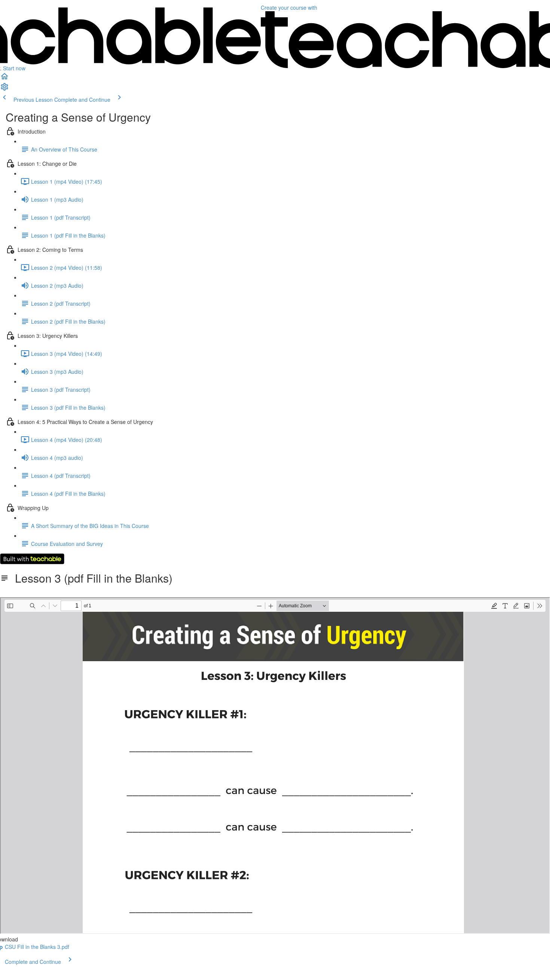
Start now (14, 68)
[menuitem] (4, 89)
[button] (4, 78)
